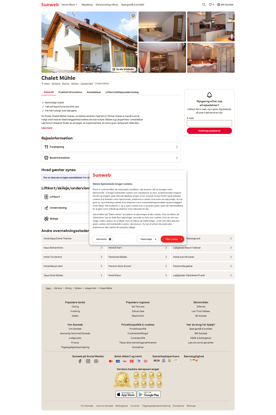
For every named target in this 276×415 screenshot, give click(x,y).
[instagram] (88, 362)
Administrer (101, 239)
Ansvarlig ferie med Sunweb (75, 333)
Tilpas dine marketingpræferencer (138, 342)
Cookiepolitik (138, 338)
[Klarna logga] (124, 362)
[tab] (48, 92)
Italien (75, 315)
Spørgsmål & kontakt (200, 328)
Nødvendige (146, 239)
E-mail (190, 118)
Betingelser (122, 405)
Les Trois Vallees (201, 311)
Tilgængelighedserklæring (75, 347)
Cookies (135, 405)
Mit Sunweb (201, 333)
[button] (89, 42)
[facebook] (80, 362)
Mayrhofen (138, 315)
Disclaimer (138, 347)
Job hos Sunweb (104, 405)
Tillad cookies (171, 239)
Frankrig (75, 311)
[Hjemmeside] (50, 4)
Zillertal (201, 306)
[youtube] (96, 362)
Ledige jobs (75, 338)
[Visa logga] (118, 362)
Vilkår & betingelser (200, 338)
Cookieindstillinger (138, 333)
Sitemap (191, 405)
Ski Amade (201, 315)
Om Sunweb (75, 328)
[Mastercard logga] (111, 362)
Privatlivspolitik (138, 328)
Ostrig (75, 306)
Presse (75, 342)
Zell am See (138, 311)
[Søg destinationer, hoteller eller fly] (204, 4)
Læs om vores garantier (201, 342)
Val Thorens (138, 306)
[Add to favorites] (133, 16)
